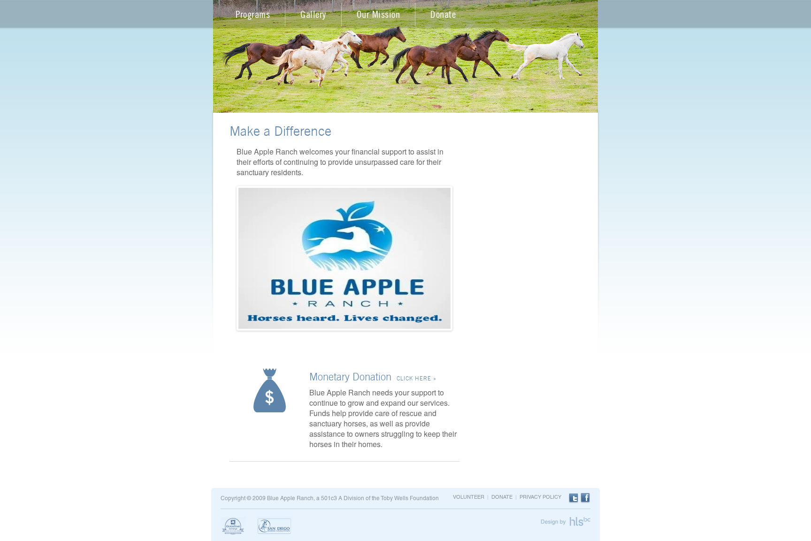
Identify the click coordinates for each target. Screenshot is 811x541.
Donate (443, 14)
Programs (253, 14)
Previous (224, 267)
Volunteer (468, 497)
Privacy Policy (540, 497)
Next (466, 267)
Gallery (313, 14)
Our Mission (378, 14)
